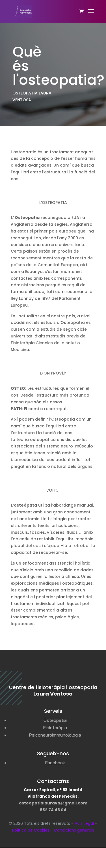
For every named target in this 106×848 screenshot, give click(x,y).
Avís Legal (84, 823)
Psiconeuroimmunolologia (55, 735)
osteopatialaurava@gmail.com (53, 803)
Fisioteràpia (55, 727)
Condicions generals (74, 830)
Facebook (55, 762)
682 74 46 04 (53, 810)
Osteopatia (55, 720)
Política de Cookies (30, 830)
